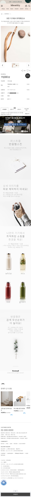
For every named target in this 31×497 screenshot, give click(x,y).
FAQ (7, 443)
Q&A (11, 443)
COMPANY (3, 453)
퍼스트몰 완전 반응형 (19, 408)
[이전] (2, 65)
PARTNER (3, 455)
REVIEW (15, 443)
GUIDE (26, 453)
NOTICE (2, 443)
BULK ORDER (22, 443)
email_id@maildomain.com (19, 474)
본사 (8, 99)
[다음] (28, 65)
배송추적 (18, 449)
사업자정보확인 (21, 470)
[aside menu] (2, 6)
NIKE (8, 95)
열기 (15, 491)
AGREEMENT (10, 453)
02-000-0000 (7, 430)
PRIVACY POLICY (19, 453)
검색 (29, 6)
